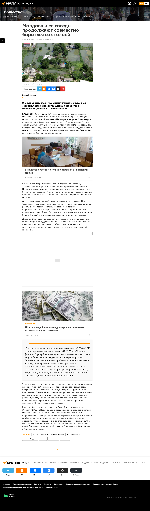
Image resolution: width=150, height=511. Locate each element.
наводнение (65, 439)
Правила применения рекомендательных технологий (22, 487)
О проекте (6, 484)
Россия (94, 463)
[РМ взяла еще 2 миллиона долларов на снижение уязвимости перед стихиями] (57, 306)
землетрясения (53, 439)
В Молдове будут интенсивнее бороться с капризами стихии (56, 171)
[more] (89, 177)
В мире (142, 463)
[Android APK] (10, 495)
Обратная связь (52, 487)
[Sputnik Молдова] (11, 5)
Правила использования (22, 484)
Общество (26, 434)
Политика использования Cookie (105, 484)
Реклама (37, 484)
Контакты (47, 484)
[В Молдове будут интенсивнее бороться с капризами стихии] (57, 152)
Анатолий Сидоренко (30, 439)
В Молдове (44, 434)
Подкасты (104, 463)
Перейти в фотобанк (36, 84)
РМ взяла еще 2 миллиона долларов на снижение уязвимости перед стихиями (54, 329)
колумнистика (130, 463)
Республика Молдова (73, 434)
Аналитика (116, 463)
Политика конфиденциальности (78, 484)
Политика (38, 463)
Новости (35, 434)
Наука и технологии (57, 434)
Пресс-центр (58, 484)
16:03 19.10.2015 (28, 40)
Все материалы (26, 98)
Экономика (30, 323)
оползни (43, 439)
